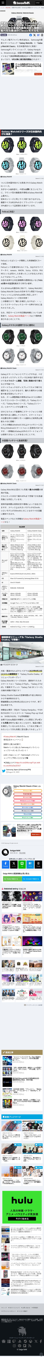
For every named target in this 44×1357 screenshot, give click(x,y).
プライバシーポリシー (9, 1311)
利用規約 (35, 1307)
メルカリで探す (28, 797)
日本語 (38, 3)
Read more (35, 834)
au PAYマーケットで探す (28, 804)
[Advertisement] (22, 104)
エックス (14, 866)
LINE (22, 866)
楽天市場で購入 (28, 794)
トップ (5, 1307)
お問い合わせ (26, 1307)
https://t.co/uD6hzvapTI (25, 762)
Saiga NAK (22, 3)
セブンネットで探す (28, 817)
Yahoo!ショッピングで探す (28, 800)
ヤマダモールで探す (28, 807)
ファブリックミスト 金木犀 (34, 1005)
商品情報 (3, 35)
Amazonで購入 (28, 790)
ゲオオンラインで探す (28, 810)
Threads (38, 866)
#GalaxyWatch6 (10, 737)
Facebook (5, 866)
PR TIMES (41, 178)
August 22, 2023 (13, 772)
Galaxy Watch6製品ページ (19, 315)
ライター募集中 (22, 1311)
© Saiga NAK (22, 1349)
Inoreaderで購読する (32, 879)
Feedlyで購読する (12, 879)
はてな (30, 864)
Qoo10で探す (28, 814)
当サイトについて (14, 1307)
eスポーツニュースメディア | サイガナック (22, 1338)
